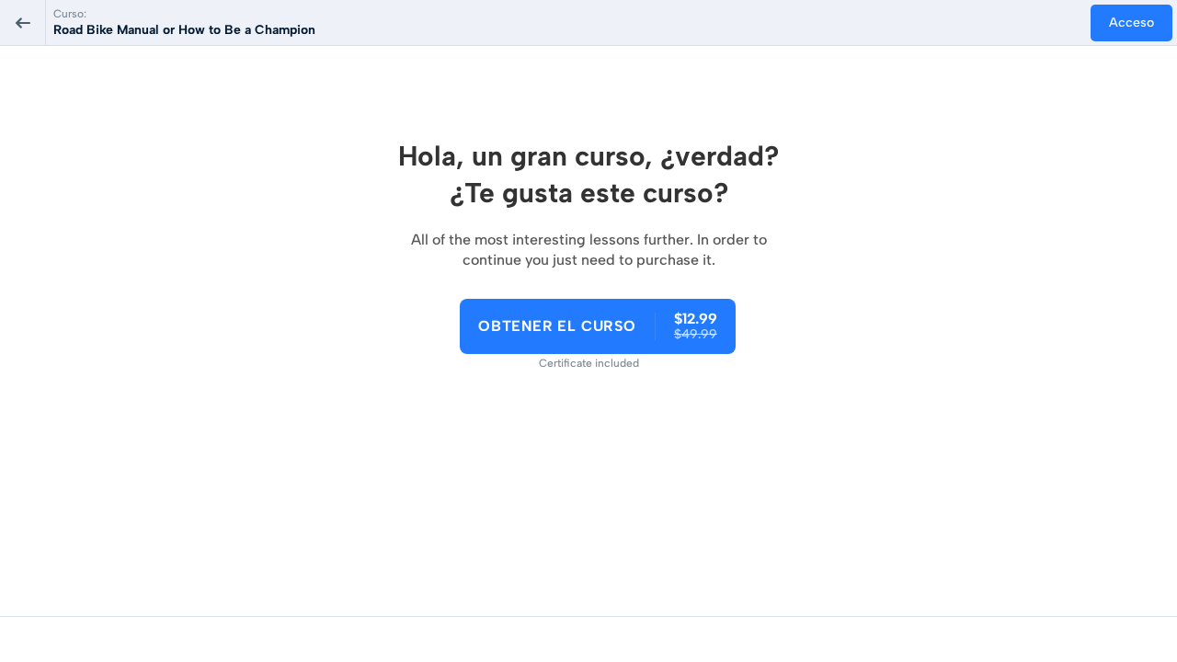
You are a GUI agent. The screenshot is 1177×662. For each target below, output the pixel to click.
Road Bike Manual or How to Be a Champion (184, 30)
